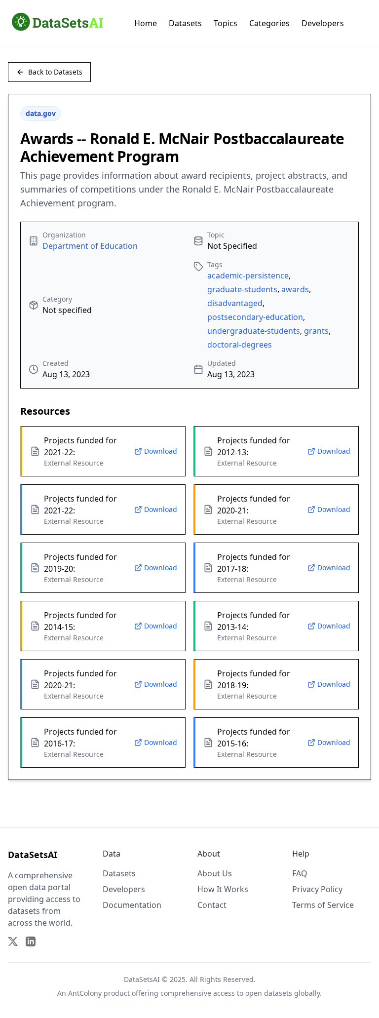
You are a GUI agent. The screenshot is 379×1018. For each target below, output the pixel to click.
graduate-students (242, 289)
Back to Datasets (55, 72)
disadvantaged (235, 303)
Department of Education (90, 245)
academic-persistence (248, 275)
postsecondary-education (255, 317)
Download (160, 451)
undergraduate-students (253, 330)
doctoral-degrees (239, 344)
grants (316, 330)
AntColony (85, 993)
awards (295, 289)
